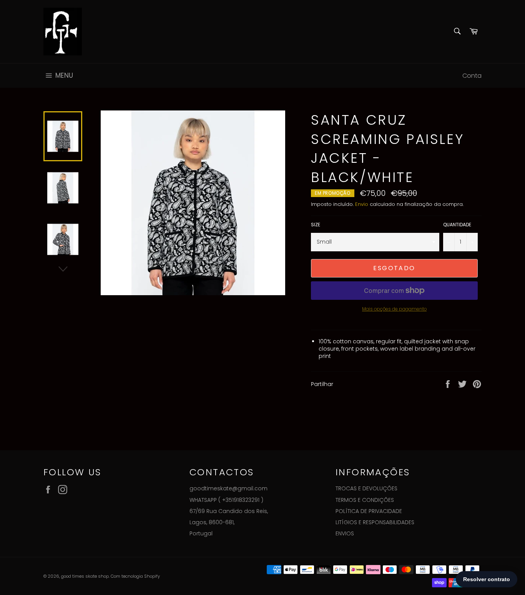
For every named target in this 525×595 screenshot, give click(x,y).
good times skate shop (85, 576)
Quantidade (457, 225)
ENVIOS (345, 533)
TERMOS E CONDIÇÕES (365, 500)
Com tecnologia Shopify (135, 576)
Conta (472, 75)
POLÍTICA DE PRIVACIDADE (369, 511)
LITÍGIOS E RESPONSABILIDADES (375, 522)
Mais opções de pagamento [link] (394, 309)
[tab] (400, 349)
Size (315, 225)
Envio (361, 204)
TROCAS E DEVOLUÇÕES (366, 488)
